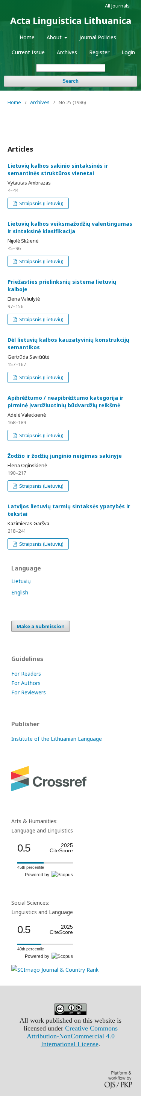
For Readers (26, 673)
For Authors (26, 682)
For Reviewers (28, 692)
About (55, 37)
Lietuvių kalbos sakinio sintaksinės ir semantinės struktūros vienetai (58, 169)
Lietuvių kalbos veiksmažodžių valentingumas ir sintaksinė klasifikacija (70, 227)
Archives (67, 52)
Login (128, 52)
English (19, 592)
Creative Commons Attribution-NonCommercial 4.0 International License (72, 1036)
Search (70, 81)
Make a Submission (41, 626)
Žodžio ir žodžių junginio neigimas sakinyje (65, 455)
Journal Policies (97, 37)
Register (99, 52)
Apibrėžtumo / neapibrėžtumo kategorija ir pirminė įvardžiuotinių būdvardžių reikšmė (65, 401)
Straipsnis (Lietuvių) (41, 203)
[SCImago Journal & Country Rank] (55, 969)
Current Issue (28, 52)
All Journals (117, 5)
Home (27, 37)
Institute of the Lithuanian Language (56, 738)
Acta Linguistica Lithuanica (70, 20)
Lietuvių (21, 581)
